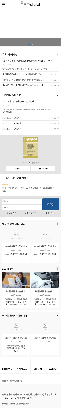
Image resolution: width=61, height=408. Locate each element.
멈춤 (32, 44)
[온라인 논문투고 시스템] (22, 363)
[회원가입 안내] (7, 363)
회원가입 (49, 213)
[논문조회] (53, 363)
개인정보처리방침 (16, 381)
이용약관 (5, 381)
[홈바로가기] (30, 3)
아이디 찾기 (11, 213)
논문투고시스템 (43, 169)
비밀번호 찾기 (30, 213)
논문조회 (17, 169)
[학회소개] (38, 363)
